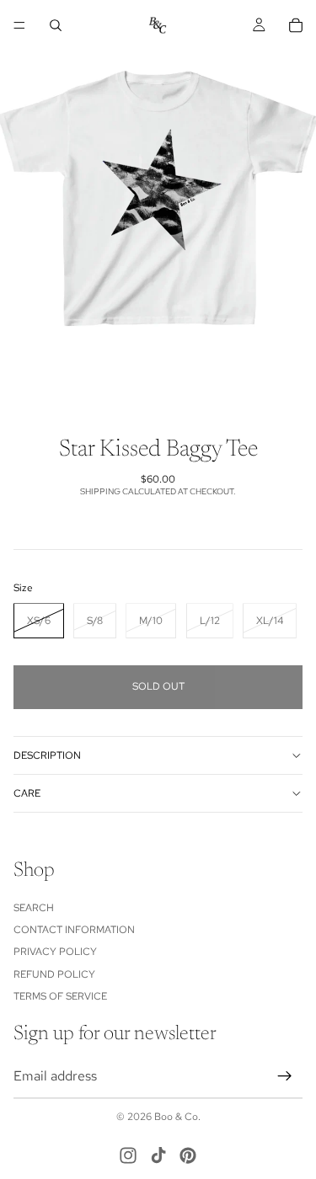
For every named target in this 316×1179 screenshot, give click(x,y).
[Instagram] (128, 1155)
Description (47, 755)
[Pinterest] (188, 1155)
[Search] (55, 25)
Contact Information (74, 929)
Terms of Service (60, 996)
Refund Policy (54, 974)
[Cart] (295, 25)
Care (26, 793)
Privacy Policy (55, 951)
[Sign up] (285, 1076)
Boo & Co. (177, 1116)
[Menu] (19, 25)
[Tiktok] (158, 1155)
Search (33, 908)
